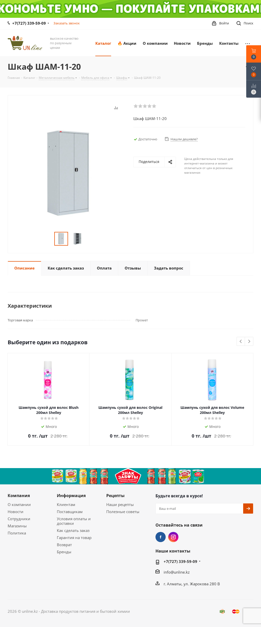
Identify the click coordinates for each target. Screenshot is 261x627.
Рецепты (115, 495)
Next (249, 341)
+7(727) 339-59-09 (29, 23)
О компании (19, 504)
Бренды (64, 551)
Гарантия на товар (74, 537)
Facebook (160, 537)
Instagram (173, 537)
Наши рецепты (120, 504)
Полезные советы (122, 511)
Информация (71, 495)
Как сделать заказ (73, 530)
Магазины (17, 525)
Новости (15, 511)
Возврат (64, 544)
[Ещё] (247, 43)
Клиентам (66, 504)
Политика (17, 532)
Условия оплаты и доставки (74, 521)
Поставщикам (70, 511)
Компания (19, 495)
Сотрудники (19, 518)
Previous (241, 341)
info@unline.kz (177, 572)
